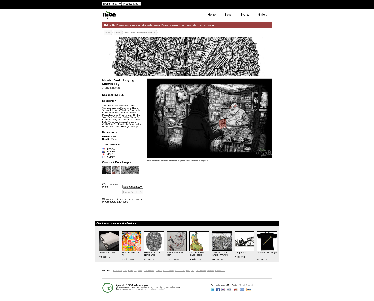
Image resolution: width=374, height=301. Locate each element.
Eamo (130, 271)
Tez (192, 271)
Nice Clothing (168, 271)
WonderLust (220, 271)
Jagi (135, 271)
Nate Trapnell (149, 271)
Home (212, 14)
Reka (188, 271)
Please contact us (169, 25)
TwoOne (210, 271)
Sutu (121, 95)
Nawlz (117, 32)
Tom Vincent (201, 271)
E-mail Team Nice (247, 285)
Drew (125, 271)
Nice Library (180, 271)
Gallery (262, 14)
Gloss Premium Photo (110, 185)
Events (244, 14)
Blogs (228, 14)
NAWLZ (159, 271)
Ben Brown (117, 271)
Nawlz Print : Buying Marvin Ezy (140, 32)
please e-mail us (157, 289)
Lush (140, 271)
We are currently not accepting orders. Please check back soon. (122, 200)
